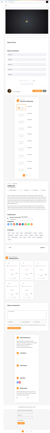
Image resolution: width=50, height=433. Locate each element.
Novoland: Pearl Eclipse (12, 291)
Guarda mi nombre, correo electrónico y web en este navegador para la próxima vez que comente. (27, 324)
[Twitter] (11, 224)
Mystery (41, 235)
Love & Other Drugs (31, 115)
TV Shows (22, 359)
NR (8, 237)
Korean (36, 235)
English (16, 235)
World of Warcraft (16, 54)
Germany (31, 235)
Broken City (30, 135)
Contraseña (20, 415)
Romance (9, 183)
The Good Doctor (27, 271)
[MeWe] (23, 224)
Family (21, 235)
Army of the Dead (31, 142)
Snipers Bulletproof (31, 149)
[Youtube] (20, 382)
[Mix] (26, 224)
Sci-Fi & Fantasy (14, 237)
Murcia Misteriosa (26, 5)
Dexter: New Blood (12, 250)
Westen (9, 239)
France (26, 235)
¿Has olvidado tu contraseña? (24, 427)
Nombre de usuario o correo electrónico (25, 410)
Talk (20, 237)
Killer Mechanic (30, 156)
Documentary (10, 235)
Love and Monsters (31, 108)
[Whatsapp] (28, 224)
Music (21, 356)
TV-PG (29, 237)
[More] (31, 224)
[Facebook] (8, 224)
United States (39, 237)
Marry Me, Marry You (40, 250)
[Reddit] (14, 224)
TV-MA (24, 237)
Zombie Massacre (16, 74)
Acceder (21, 423)
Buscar (45, 36)
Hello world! (12, 45)
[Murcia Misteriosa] (9, 91)
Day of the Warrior (31, 163)
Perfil (19, 425)
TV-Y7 (34, 237)
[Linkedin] (17, 224)
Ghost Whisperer (31, 128)
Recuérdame (20, 420)
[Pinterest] (20, 224)
